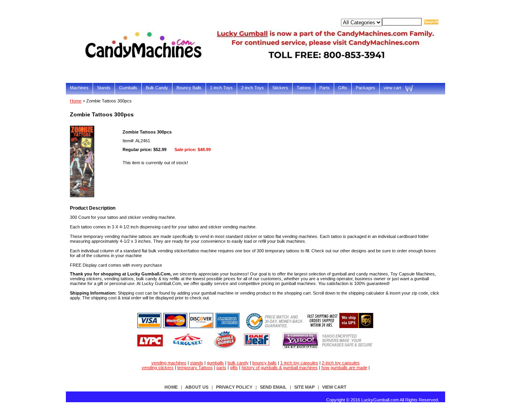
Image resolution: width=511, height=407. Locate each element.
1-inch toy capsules (299, 362)
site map (304, 387)
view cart (392, 87)
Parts (324, 87)
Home (75, 100)
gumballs (215, 362)
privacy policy (234, 387)
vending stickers (158, 367)
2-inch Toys (252, 87)
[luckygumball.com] (261, 70)
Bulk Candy (157, 87)
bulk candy (238, 362)
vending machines (168, 362)
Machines (79, 87)
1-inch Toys (221, 87)
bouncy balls (264, 362)
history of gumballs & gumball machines (280, 367)
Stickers (280, 87)
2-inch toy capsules (341, 362)
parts (221, 367)
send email (273, 387)
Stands (104, 87)
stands (196, 362)
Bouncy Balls (189, 87)
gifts (234, 367)
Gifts (342, 87)
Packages (365, 87)
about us (196, 387)
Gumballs (128, 87)
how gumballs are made (344, 367)
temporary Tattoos (195, 367)
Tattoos (304, 87)
